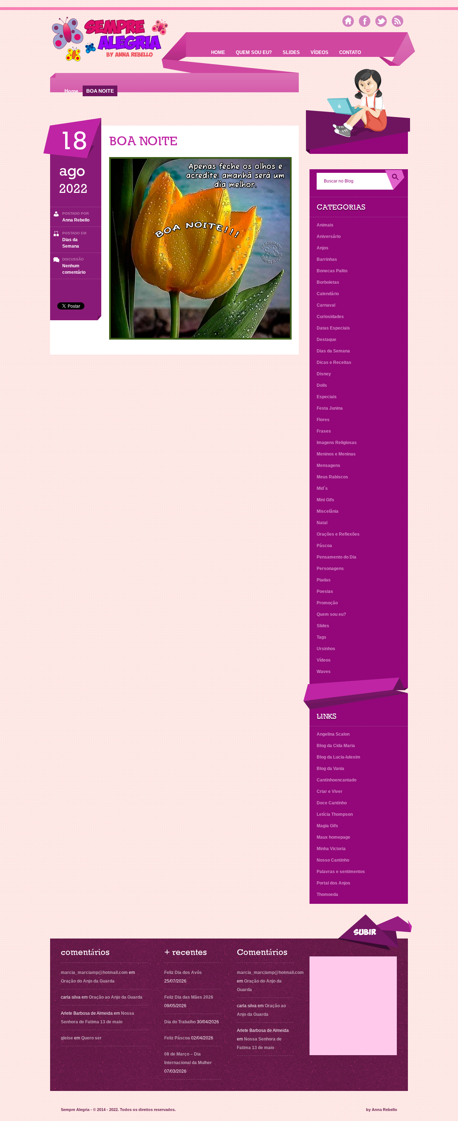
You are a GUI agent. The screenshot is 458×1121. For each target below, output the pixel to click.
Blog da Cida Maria (336, 745)
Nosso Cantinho (333, 860)
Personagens (330, 568)
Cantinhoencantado (336, 780)
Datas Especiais (333, 328)
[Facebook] (365, 21)
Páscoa (324, 545)
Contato (350, 52)
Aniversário (329, 236)
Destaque (326, 339)
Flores (323, 419)
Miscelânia (327, 511)
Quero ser (91, 1037)
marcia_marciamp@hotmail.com (94, 972)
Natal (322, 522)
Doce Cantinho (332, 802)
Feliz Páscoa (177, 1037)
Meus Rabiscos (332, 476)
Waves (324, 671)
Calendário (328, 293)
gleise (67, 1037)
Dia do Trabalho (180, 1021)
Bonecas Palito (332, 270)
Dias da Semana (333, 351)
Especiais (327, 396)
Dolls (322, 385)
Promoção (327, 602)
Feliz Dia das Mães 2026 (188, 997)
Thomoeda (327, 894)
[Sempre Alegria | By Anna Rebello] (110, 40)
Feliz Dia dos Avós (183, 972)
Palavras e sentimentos (341, 871)
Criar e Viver (329, 791)
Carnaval (326, 305)
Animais (325, 225)
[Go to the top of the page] (374, 932)
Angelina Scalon (333, 734)
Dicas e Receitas (334, 362)
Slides (291, 52)
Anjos (322, 247)
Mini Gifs (325, 499)
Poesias (325, 591)
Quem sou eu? (254, 52)
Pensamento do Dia (336, 557)
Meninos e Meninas (336, 454)
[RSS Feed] (397, 21)
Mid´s (322, 488)
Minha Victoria (331, 848)
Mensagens (328, 465)
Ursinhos (326, 648)
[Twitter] (381, 21)
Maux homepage (333, 837)
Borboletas (328, 282)
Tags (321, 637)
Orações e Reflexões (338, 534)
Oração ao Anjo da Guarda (115, 997)
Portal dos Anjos (333, 883)
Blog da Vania (330, 768)
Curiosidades (330, 316)
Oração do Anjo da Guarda (87, 981)
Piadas (324, 580)
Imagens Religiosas (337, 442)
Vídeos (319, 52)
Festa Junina (330, 408)
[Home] (348, 21)
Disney (324, 373)
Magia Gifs (327, 825)
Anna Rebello (75, 220)
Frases (324, 431)
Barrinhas (327, 259)
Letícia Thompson (335, 814)
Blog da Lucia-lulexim (338, 757)
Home (218, 52)
